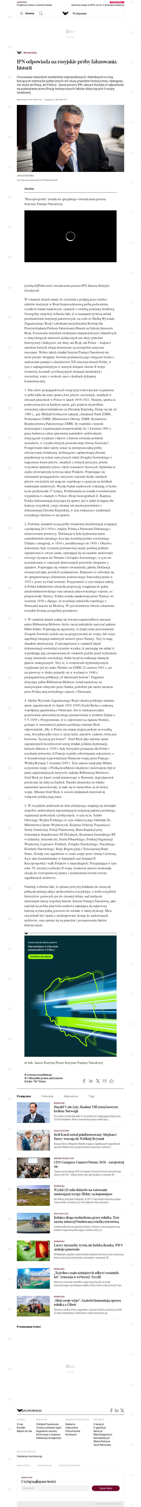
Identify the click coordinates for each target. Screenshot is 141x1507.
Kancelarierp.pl (102, 1438)
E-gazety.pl (100, 1427)
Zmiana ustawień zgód (48, 1427)
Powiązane (24, 1096)
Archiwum (71, 1434)
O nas (20, 1424)
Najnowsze (71, 1096)
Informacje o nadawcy (48, 1434)
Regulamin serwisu (46, 1431)
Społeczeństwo (61, 1131)
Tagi (91, 1096)
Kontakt (21, 1427)
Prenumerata (73, 1431)
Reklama (70, 1424)
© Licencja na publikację (38, 1074)
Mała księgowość (103, 1434)
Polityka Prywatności (47, 1424)
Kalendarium (44, 1465)
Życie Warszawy (102, 1444)
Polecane (47, 1096)
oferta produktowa (69, 1465)
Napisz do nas (24, 1431)
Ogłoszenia (72, 1427)
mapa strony (23, 1465)
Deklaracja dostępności (48, 1438)
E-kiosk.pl (99, 1424)
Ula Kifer (29, 189)
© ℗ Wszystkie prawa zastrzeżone (43, 1078)
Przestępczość (61, 1214)
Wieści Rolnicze (102, 1441)
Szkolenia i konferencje (29, 1456)
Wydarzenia (79, 13)
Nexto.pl (98, 1431)
